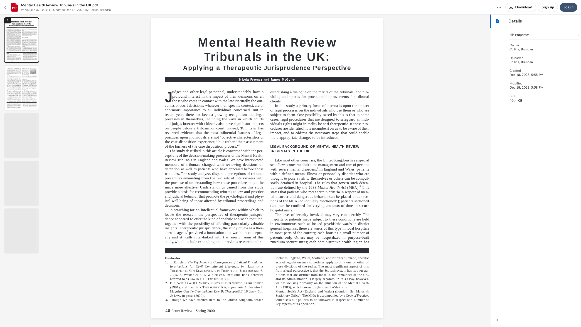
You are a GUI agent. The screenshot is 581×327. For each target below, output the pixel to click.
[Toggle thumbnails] (225, 316)
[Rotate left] (291, 316)
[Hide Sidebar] (497, 320)
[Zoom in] (283, 316)
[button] (22, 40)
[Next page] (258, 316)
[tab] (497, 21)
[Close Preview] (5, 7)
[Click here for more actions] (499, 7)
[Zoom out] (267, 316)
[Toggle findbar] (233, 316)
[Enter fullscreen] (308, 316)
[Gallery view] (300, 316)
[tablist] (497, 21)
